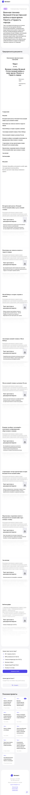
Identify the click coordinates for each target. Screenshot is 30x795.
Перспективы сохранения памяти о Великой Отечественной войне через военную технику (13, 149)
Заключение (5, 153)
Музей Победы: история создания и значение (13, 128)
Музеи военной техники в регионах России (13, 135)
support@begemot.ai (15, 784)
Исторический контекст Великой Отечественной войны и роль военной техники (14, 119)
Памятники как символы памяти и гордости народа (13, 124)
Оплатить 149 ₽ (15, 671)
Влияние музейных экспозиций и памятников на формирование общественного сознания (14, 139)
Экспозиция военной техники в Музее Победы (14, 131)
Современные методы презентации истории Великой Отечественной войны (13, 144)
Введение (4, 115)
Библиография (6, 156)
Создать (16, 685)
